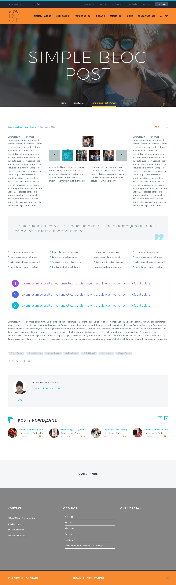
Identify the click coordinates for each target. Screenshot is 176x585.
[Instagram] (38, 4)
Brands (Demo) (16, 353)
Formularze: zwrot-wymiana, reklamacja (84, 545)
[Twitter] (13, 361)
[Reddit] (29, 361)
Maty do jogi (63, 16)
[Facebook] (34, 4)
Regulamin (132, 4)
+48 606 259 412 (16, 4)
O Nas (130, 16)
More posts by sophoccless (47, 388)
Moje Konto (162, 4)
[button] (160, 418)
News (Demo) (30, 126)
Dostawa (103, 4)
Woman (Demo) (124, 353)
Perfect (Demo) (89, 353)
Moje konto (89, 4)
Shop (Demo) (107, 353)
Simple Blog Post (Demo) (31, 429)
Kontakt (146, 4)
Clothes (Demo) (35, 353)
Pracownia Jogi (146, 16)
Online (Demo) (71, 353)
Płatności (118, 4)
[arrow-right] (121, 155)
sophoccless (16, 126)
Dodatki (100, 16)
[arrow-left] (54, 155)
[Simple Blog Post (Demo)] (13, 433)
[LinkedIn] (25, 361)
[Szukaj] (160, 16)
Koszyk (68, 522)
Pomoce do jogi (83, 16)
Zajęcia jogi (116, 16)
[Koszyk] (167, 16)
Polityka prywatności (95, 578)
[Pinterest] (17, 361)
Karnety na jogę (42, 16)
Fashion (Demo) (53, 353)
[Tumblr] (21, 361)
